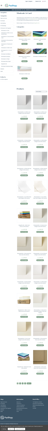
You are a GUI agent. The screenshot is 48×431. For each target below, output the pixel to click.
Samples (2, 68)
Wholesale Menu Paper (6, 61)
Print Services (19, 409)
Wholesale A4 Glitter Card (6, 47)
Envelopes (2, 20)
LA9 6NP (34, 408)
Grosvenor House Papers (38, 403)
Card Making (3, 23)
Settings (4, 429)
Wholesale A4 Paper (5, 59)
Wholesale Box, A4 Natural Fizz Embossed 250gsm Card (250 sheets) (40, 311)
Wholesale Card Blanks (6, 54)
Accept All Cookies (20, 429)
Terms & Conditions (21, 405)
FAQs (18, 411)
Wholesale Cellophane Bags (7, 66)
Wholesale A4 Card (5, 30)
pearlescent (35, 19)
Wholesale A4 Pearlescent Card (39, 56)
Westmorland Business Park (38, 405)
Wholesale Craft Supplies (5, 28)
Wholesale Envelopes (5, 56)
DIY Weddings (3, 25)
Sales (1, 71)
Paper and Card (3, 18)
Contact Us (19, 403)
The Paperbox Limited (37, 402)
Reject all (11, 429)
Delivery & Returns (20, 406)
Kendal (34, 406)
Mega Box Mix (4, 63)
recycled (29, 19)
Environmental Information (22, 408)
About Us (18, 402)
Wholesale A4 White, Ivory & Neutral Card (7, 33)
